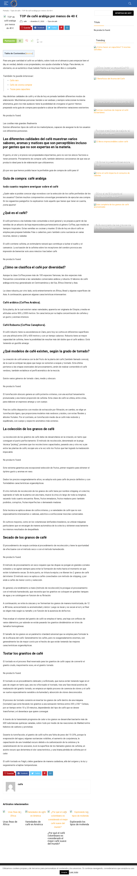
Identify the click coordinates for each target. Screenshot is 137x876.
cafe (25, 21)
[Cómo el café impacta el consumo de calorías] (114, 173)
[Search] (130, 3)
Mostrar (29, 53)
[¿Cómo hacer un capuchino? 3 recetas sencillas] (114, 47)
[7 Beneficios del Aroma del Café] (109, 78)
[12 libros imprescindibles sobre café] (111, 141)
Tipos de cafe (15, 11)
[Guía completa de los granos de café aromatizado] (114, 204)
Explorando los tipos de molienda (79, 823)
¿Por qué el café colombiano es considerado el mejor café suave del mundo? (57, 838)
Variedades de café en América (34, 823)
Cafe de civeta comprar (21, 85)
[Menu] (6, 3)
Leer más (73, 872)
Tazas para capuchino (20, 89)
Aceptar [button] (64, 872)
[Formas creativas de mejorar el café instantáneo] (114, 110)
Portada (6, 11)
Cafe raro (14, 80)
